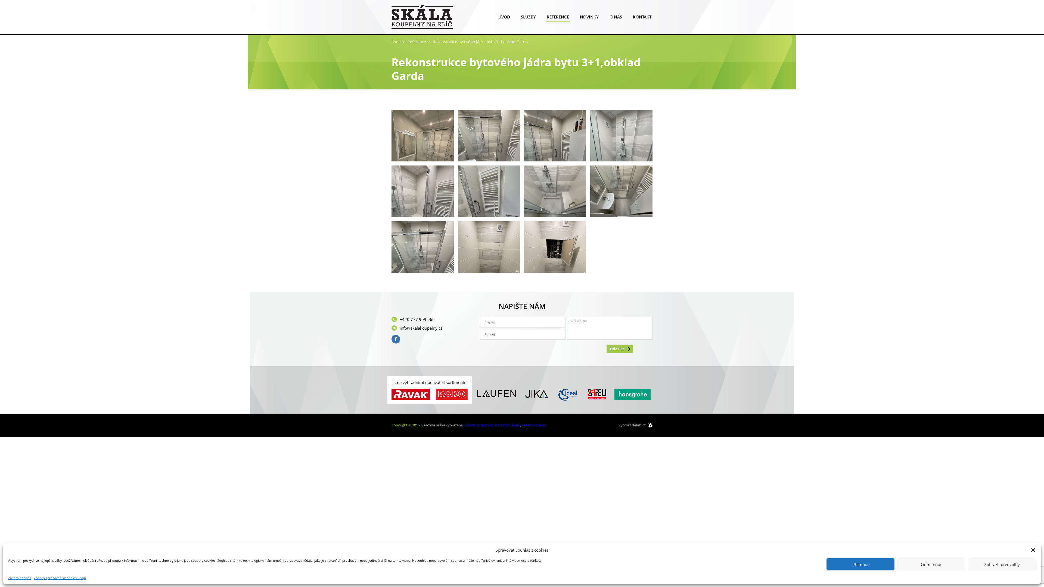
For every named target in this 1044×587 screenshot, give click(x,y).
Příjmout (860, 564)
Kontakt (642, 17)
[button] (1033, 550)
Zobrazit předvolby (1002, 564)
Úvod (504, 17)
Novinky (589, 17)
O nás (616, 17)
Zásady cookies (19, 578)
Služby (528, 17)
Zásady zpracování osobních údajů (60, 578)
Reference (558, 17)
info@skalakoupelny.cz (421, 328)
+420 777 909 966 (417, 319)
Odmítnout (931, 564)
